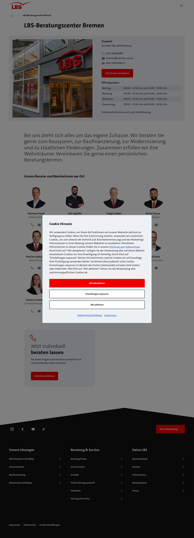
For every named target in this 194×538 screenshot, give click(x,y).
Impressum (110, 315)
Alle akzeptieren (97, 283)
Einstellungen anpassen (97, 293)
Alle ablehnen (97, 304)
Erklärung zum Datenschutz (124, 247)
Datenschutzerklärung (89, 315)
